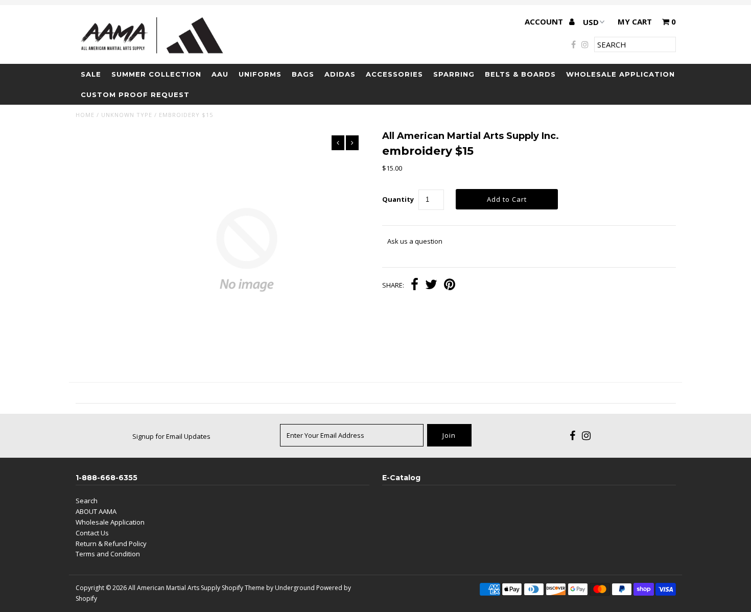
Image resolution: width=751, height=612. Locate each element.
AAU (220, 74)
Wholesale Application (620, 74)
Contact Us (92, 532)
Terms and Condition (108, 553)
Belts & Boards (520, 74)
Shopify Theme (243, 587)
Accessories (394, 74)
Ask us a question (414, 241)
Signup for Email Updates (171, 436)
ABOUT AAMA (96, 511)
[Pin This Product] (449, 285)
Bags (303, 74)
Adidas (340, 74)
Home (85, 115)
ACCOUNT (545, 21)
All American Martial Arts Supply (174, 587)
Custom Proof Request (135, 94)
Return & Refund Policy (111, 543)
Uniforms (260, 74)
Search (87, 500)
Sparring (454, 74)
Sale (91, 74)
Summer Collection (156, 74)
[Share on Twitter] (431, 285)
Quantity (398, 199)
